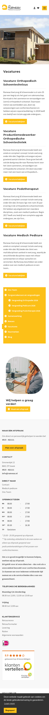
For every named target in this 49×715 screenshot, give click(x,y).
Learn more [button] (9, 703)
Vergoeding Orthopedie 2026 (24, 300)
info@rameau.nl (10, 473)
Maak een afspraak (19, 409)
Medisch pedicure (9, 488)
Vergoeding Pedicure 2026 (23, 305)
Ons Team (12, 290)
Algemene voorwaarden (12, 635)
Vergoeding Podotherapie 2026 (25, 310)
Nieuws (10, 321)
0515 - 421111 (8, 439)
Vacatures (12, 326)
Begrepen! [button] (10, 710)
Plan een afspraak (14, 448)
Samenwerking (14, 316)
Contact (5, 484)
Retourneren (8, 620)
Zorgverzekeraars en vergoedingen (23, 295)
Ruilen (5, 631)
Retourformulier (9, 624)
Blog (9, 337)
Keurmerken (13, 331)
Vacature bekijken (16, 121)
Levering (6, 627)
